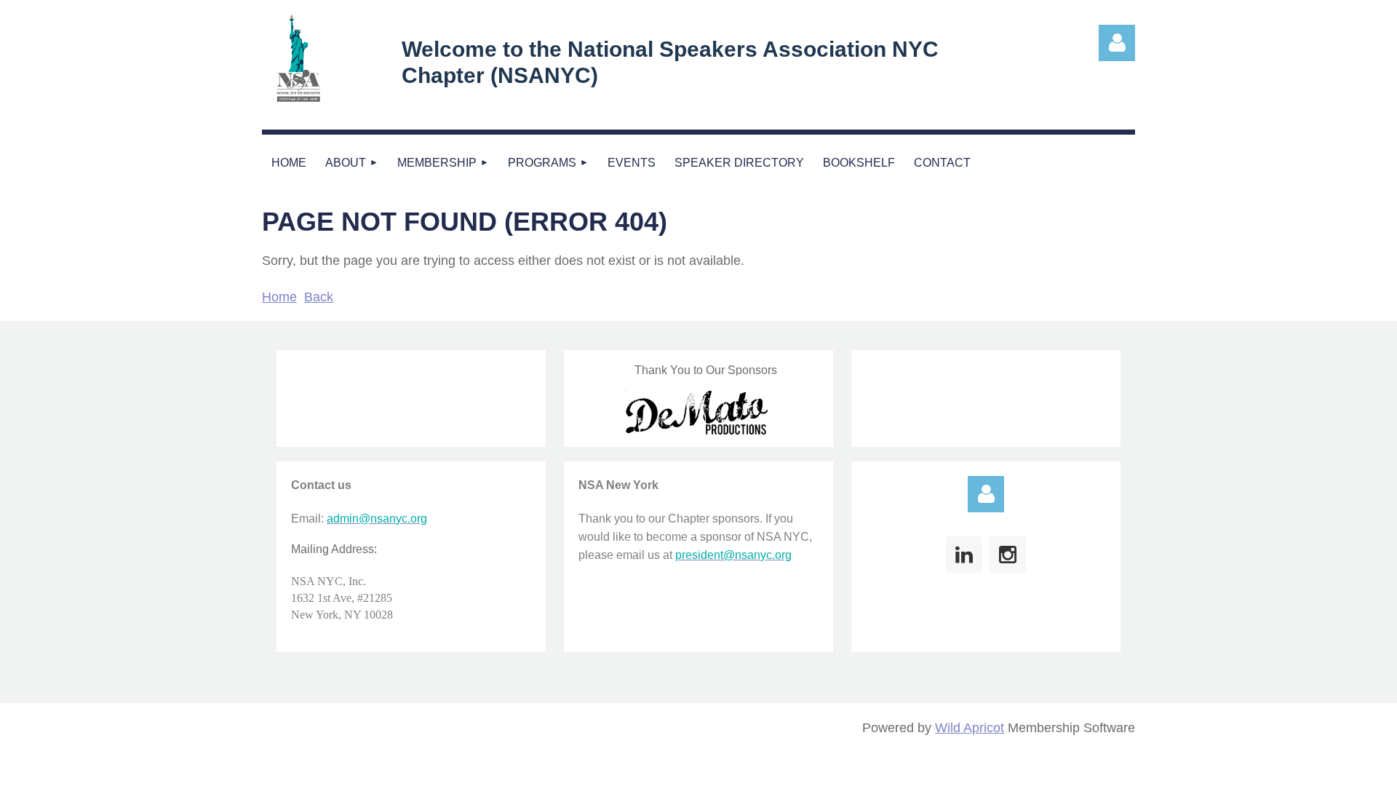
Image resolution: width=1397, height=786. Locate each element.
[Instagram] (1008, 554)
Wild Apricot (969, 727)
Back (318, 297)
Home (279, 297)
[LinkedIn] (964, 554)
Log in (986, 494)
